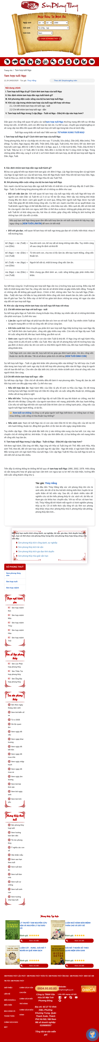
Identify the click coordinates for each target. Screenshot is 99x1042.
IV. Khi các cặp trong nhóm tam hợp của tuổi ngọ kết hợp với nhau (38, 103)
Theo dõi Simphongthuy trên (66, 80)
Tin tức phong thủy (15, 841)
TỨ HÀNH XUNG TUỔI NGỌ (70, 132)
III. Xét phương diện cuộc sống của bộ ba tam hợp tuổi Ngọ (34, 99)
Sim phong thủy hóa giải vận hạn (33, 556)
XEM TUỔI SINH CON (75, 356)
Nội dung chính (12, 88)
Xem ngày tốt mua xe (15, 770)
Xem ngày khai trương (15, 740)
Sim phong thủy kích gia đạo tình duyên (36, 551)
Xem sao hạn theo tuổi (15, 860)
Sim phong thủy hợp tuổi (16, 826)
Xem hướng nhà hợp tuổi (14, 898)
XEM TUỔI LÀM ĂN (32, 223)
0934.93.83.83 (47, 988)
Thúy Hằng (31, 80)
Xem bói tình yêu (15, 800)
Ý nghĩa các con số (16, 849)
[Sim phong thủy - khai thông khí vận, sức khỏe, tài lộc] (49, 6)
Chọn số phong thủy (49, 39)
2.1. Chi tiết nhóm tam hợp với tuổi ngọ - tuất (30, 106)
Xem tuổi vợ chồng (22, 413)
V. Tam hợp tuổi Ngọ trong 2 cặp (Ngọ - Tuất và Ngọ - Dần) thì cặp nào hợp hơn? (44, 113)
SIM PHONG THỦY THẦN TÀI (37, 976)
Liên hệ (7, 994)
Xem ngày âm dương (15, 778)
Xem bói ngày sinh (15, 793)
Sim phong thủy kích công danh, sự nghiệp (37, 543)
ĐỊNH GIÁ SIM (89, 976)
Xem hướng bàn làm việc (14, 834)
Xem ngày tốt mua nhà (15, 755)
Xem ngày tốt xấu (15, 733)
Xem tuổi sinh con (15, 890)
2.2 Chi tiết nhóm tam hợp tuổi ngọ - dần (28, 110)
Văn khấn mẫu (17, 855)
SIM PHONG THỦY (76, 976)
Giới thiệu (8, 988)
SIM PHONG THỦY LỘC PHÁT (15, 976)
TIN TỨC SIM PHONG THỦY (14, 981)
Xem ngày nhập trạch (16, 763)
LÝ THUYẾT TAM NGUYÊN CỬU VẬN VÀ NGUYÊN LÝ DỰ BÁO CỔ (33, 925)
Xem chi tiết (34, 941)
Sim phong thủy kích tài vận (30, 547)
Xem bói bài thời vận (14, 785)
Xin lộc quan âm (14, 725)
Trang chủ (8, 70)
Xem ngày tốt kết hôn (15, 748)
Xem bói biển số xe (16, 713)
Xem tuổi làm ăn (15, 868)
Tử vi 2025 (15, 720)
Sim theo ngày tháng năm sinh (15, 706)
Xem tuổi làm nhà (15, 875)
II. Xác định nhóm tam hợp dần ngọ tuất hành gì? (29, 95)
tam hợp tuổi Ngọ (54, 122)
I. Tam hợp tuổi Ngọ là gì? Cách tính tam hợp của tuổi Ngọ (33, 91)
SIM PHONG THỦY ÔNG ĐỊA (58, 976)
